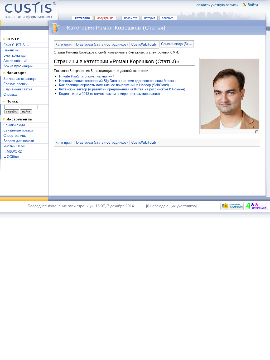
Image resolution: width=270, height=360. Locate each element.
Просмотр (130, 18)
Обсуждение (105, 18)
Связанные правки (18, 130)
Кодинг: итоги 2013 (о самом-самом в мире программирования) (109, 94)
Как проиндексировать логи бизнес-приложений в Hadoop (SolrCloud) (114, 85)
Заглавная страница (19, 79)
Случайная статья (17, 89)
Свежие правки (15, 84)
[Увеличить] (256, 131)
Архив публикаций (17, 66)
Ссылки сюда (14, 125)
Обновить (168, 18)
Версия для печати (18, 141)
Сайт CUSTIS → (16, 45)
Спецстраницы (14, 136)
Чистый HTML (14, 146)
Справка (10, 94)
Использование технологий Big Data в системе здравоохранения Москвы (117, 81)
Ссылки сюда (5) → (176, 44)
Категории (63, 44)
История (149, 18)
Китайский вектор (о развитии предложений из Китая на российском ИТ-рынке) (122, 89)
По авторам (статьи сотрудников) (101, 44)
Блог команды (14, 55)
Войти (253, 5)
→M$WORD (12, 151)
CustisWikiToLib (143, 44)
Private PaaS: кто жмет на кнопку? (86, 76)
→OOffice (11, 157)
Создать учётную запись (217, 5)
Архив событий (15, 61)
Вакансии (10, 50)
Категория (82, 18)
